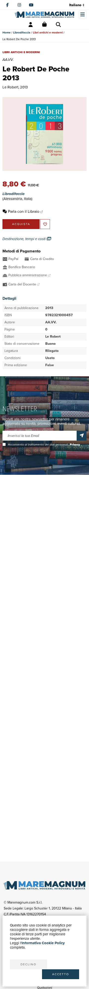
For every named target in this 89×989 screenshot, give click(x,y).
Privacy (75, 444)
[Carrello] (44, 25)
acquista (21, 224)
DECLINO (28, 964)
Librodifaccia (21, 32)
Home (6, 32)
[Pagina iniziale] (44, 15)
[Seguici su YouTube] (31, 5)
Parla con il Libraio (23, 211)
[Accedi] (31, 25)
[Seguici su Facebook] (7, 5)
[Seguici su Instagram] (19, 5)
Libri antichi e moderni (48, 32)
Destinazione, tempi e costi (24, 238)
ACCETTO (60, 974)
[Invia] (82, 436)
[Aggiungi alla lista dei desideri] (45, 224)
